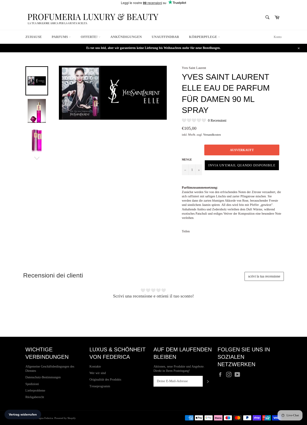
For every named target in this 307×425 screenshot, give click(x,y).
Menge (187, 159)
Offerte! (89, 37)
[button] (241, 165)
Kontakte (95, 366)
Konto (278, 37)
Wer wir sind (97, 373)
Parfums (60, 37)
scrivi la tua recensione (264, 276)
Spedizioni (32, 384)
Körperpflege (203, 37)
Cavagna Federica (44, 418)
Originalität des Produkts (105, 379)
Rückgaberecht (34, 397)
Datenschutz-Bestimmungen (43, 377)
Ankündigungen (126, 37)
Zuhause (33, 37)
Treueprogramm (99, 386)
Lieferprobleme (35, 390)
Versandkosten (212, 134)
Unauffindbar (165, 37)
